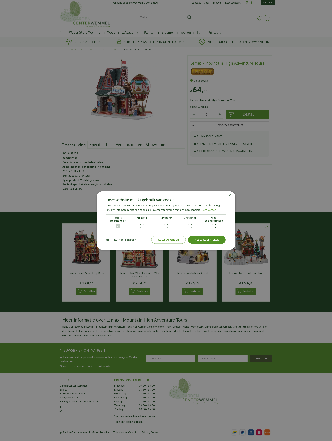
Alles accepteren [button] (207, 239)
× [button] (229, 195)
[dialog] (166, 220)
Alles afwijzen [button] (168, 239)
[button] (121, 240)
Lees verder (209, 209)
